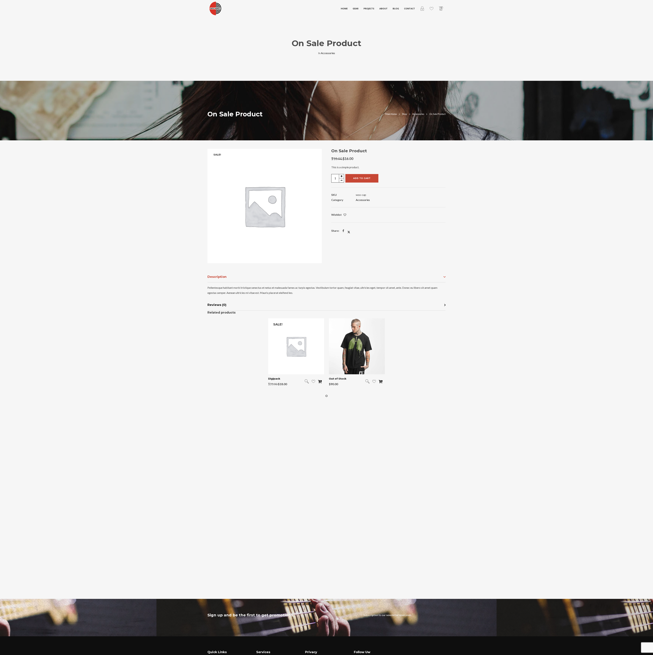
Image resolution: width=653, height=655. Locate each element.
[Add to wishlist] (345, 215)
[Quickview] (307, 381)
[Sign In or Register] (422, 8)
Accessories (328, 53)
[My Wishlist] (431, 8)
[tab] (326, 277)
